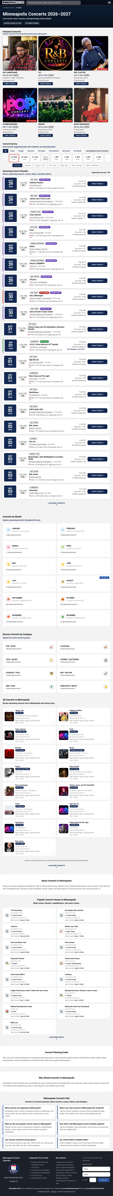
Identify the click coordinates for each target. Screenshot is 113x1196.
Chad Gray (33, 490)
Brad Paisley (33, 457)
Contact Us (13, 1181)
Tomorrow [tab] (30, 151)
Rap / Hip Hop (77, 165)
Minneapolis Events (8, 7)
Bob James (33, 425)
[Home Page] (13, 2)
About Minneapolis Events (13, 1177)
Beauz (32, 246)
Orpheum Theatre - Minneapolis (40, 298)
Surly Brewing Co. (36, 185)
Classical (28, 165)
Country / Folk (40, 165)
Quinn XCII (39, 409)
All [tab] (6, 151)
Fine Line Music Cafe (36, 233)
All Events (17, 165)
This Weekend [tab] (54, 151)
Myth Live (33, 266)
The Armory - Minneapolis (38, 282)
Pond (31, 230)
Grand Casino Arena (36, 217)
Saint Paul (53, 204)
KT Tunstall (53, 344)
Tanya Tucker (47, 312)
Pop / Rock (52, 165)
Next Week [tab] (66, 151)
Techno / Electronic (92, 165)
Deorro (32, 263)
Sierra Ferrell (35, 312)
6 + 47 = (85, 1180)
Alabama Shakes (36, 183)
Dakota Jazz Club (35, 428)
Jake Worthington (46, 457)
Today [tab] (12, 151)
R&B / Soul (64, 165)
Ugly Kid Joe (34, 360)
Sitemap (53, 1191)
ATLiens (33, 279)
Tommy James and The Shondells (41, 327)
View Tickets (10, 83)
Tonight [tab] (21, 151)
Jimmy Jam (34, 199)
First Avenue (33, 379)
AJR (30, 409)
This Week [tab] (41, 151)
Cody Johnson (35, 215)
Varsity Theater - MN (36, 493)
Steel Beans (34, 392)
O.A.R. (32, 344)
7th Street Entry (34, 395)
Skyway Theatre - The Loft (38, 249)
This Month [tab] (77, 151)
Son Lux (32, 442)
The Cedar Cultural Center (38, 444)
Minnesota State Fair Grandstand (41, 201)
